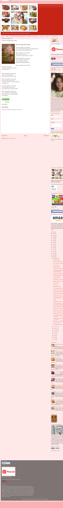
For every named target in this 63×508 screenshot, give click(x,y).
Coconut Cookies (58, 357)
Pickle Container (56, 265)
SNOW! (54, 299)
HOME (3, 36)
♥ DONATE (47, 36)
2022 (53, 240)
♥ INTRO (6, 36)
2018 (53, 247)
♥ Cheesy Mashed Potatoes (58, 306)
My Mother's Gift (56, 259)
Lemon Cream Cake (58, 406)
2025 (53, 235)
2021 (53, 242)
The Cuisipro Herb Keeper (58, 261)
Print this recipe (5, 106)
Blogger (47, 499)
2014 (53, 255)
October (55, 328)
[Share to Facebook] (7, 102)
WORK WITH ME (35, 36)
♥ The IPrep (55, 284)
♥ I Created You (56, 283)
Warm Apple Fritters (59, 378)
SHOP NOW (42, 36)
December (55, 258)
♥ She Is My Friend (56, 277)
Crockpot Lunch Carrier (57, 295)
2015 (53, 253)
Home (25, 135)
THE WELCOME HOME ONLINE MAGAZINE (17, 36)
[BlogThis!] (5, 102)
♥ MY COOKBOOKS (54, 36)
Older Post (46, 135)
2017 (53, 249)
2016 (53, 251)
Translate (59, 69)
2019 (53, 246)
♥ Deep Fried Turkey (57, 322)
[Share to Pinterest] (8, 102)
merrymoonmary (38, 499)
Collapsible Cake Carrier (57, 301)
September (56, 330)
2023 (53, 238)
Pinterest (54, 59)
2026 (53, 233)
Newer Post (4, 135)
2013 (53, 256)
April (55, 339)
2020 (53, 244)
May (54, 337)
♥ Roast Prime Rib (56, 266)
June (54, 335)
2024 (53, 237)
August (55, 332)
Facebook (52, 59)
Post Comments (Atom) (11, 138)
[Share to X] (6, 102)
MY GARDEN (28, 36)
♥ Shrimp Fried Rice (57, 286)
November (55, 326)
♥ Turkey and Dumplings (57, 311)
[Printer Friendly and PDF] (5, 100)
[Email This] (4, 102)
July (54, 333)
